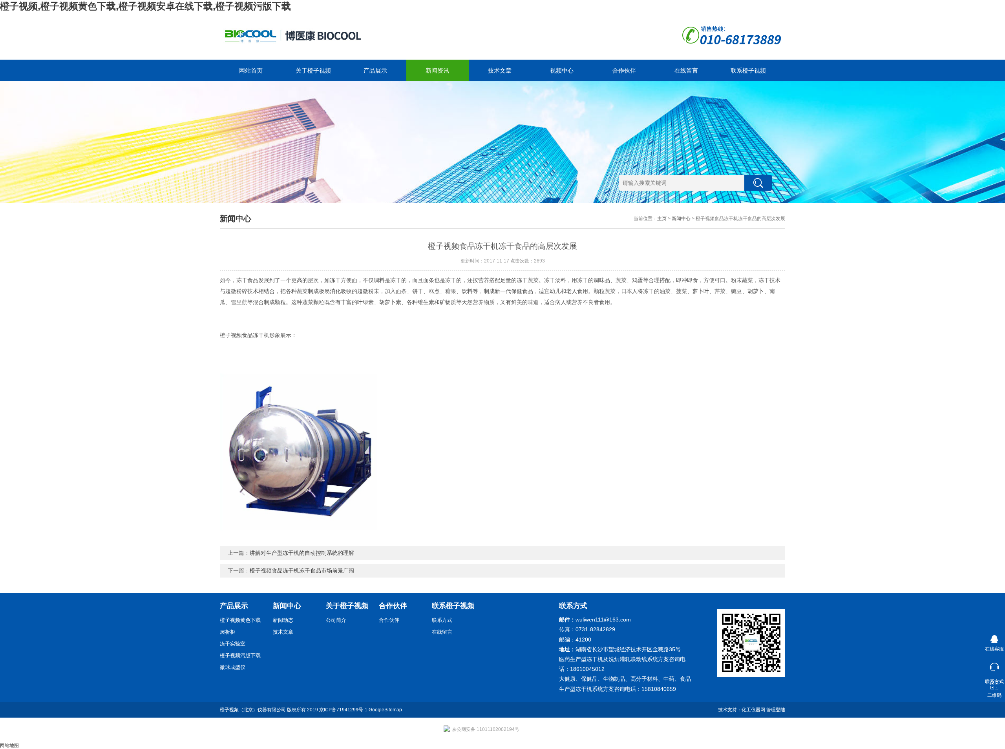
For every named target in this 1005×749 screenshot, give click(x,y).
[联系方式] (994, 665)
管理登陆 (775, 710)
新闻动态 (283, 620)
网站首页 (251, 70)
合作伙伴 (624, 70)
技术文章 (500, 70)
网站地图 (9, 745)
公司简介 (336, 620)
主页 (662, 218)
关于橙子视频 (313, 70)
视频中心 (562, 70)
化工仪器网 (753, 710)
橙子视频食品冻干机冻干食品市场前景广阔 (302, 570)
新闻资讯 (437, 70)
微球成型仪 (232, 667)
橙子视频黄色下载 (240, 620)
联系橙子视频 (748, 70)
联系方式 (442, 620)
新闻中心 (681, 218)
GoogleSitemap (385, 710)
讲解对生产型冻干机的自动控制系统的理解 (302, 553)
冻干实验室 (232, 644)
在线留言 (686, 70)
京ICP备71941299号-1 (343, 710)
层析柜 (227, 632)
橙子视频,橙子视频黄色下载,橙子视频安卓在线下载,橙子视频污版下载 (145, 6)
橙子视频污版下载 (240, 655)
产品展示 (375, 70)
